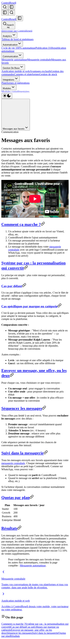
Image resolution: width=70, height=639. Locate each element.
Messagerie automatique (14, 59)
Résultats (9, 528)
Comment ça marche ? (21, 224)
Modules (7, 88)
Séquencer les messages (21, 408)
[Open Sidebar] (11, 7)
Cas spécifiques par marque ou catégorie (29, 306)
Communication (10, 56)
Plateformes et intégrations (15, 83)
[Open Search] (4, 7)
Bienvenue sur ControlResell (16, 30)
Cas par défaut (11, 286)
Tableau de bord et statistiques (17, 39)
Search (10, 26)
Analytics (7, 36)
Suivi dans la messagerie (22, 453)
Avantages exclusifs (40, 71)
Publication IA (43, 48)
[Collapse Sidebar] (4, 13)
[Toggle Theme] (6, 96)
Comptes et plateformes (26, 74)
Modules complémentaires (15, 91)
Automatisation (10, 44)
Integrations (8, 79)
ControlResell (8, 2)
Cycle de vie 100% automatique (18, 48)
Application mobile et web (15, 71)
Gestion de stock (48, 74)
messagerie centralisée (13, 463)
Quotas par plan (15, 497)
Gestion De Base (11, 68)
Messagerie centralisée (39, 59)
